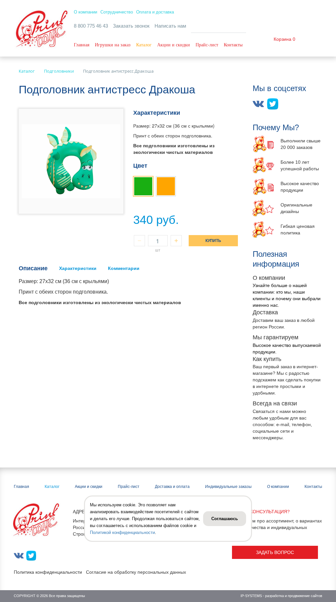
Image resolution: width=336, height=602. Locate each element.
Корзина (282, 39)
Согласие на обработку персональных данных (136, 572)
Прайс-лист (207, 44)
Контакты (233, 44)
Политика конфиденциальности (48, 572)
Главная (81, 44)
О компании (85, 12)
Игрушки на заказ (113, 44)
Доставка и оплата (172, 486)
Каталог (144, 44)
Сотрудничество (116, 12)
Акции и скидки (173, 44)
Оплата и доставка (155, 12)
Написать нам (170, 26)
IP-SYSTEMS (251, 596)
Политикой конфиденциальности (122, 532)
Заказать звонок (131, 26)
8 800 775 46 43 (91, 26)
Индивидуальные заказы (228, 486)
